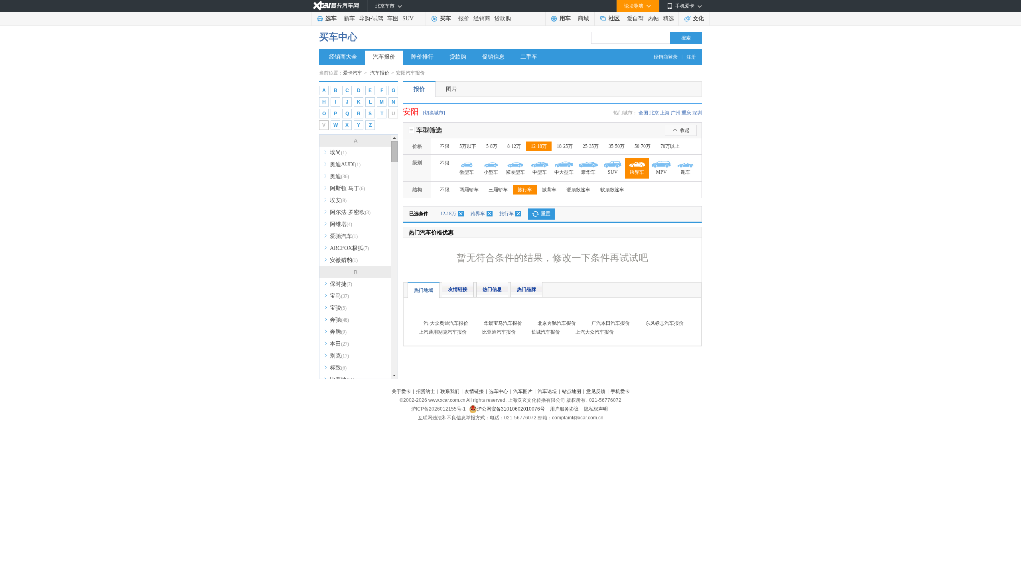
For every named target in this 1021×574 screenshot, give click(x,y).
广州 (675, 113)
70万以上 (670, 146)
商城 (583, 19)
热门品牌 (526, 289)
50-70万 (642, 146)
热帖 (653, 19)
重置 (545, 213)
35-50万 (617, 146)
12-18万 (539, 146)
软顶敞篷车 (612, 190)
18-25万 (565, 146)
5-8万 (491, 146)
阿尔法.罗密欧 (350, 212)
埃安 (338, 200)
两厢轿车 (469, 190)
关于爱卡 (401, 391)
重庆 (686, 113)
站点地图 (571, 391)
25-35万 (591, 146)
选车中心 (498, 391)
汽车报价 (384, 57)
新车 (349, 19)
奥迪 (339, 176)
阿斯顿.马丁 (347, 188)
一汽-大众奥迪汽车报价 (443, 323)
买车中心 (338, 37)
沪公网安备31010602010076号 (511, 409)
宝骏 (338, 308)
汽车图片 (522, 391)
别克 (339, 356)
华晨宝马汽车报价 (503, 323)
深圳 (697, 113)
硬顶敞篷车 (578, 190)
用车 (565, 19)
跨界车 (478, 213)
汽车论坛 (547, 391)
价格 (417, 146)
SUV (408, 19)
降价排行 (422, 57)
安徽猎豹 (344, 260)
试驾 (377, 19)
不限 (444, 146)
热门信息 (492, 289)
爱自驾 (635, 19)
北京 (654, 113)
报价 (463, 19)
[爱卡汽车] (336, 6)
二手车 (528, 57)
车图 (392, 19)
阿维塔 (341, 224)
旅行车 (525, 190)
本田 (339, 344)
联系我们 (449, 391)
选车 (331, 19)
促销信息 (493, 57)
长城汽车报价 (545, 332)
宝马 (339, 296)
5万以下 (467, 146)
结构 (417, 190)
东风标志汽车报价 (664, 323)
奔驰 (339, 320)
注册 (691, 57)
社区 (614, 19)
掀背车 (549, 190)
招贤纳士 (425, 391)
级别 (417, 162)
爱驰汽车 (344, 236)
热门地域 (423, 290)
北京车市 (384, 6)
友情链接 (457, 289)
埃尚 (338, 152)
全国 (643, 113)
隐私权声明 (596, 409)
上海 (665, 113)
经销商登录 (666, 57)
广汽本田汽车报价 (610, 323)
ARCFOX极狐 (349, 248)
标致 (338, 368)
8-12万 (514, 146)
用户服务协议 (565, 409)
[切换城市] (434, 113)
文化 (698, 19)
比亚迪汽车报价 (499, 332)
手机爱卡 (620, 391)
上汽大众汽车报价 (595, 332)
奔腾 (338, 332)
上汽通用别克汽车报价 (443, 332)
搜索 (686, 38)
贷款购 (502, 19)
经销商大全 (343, 57)
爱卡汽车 (352, 73)
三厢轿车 (498, 190)
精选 (668, 19)
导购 (364, 19)
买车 (445, 19)
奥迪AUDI (345, 164)
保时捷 (341, 284)
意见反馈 (595, 391)
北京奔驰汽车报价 (557, 323)
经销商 (481, 19)
